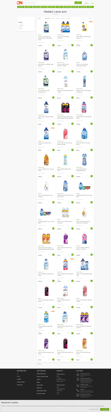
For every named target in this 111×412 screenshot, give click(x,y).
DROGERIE (28, 6)
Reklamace (39, 388)
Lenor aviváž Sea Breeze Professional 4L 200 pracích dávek (45, 38)
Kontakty (19, 379)
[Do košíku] (53, 45)
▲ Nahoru (39, 364)
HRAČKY (59, 6)
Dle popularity (47, 18)
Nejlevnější (63, 18)
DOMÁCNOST (67, 6)
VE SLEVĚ (21, 6)
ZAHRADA (75, 6)
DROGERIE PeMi (21, 371)
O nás (18, 376)
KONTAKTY (59, 371)
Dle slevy (53, 18)
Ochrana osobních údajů (42, 376)
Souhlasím (104, 409)
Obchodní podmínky (41, 373)
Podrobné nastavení (94, 409)
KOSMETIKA (36, 6)
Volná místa (19, 384)
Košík (92, 3)
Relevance (68, 18)
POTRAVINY (82, 6)
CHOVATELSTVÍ (44, 6)
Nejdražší (58, 18)
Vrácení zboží (40, 385)
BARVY (90, 6)
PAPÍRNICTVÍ (51, 6)
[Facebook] (17, 373)
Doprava (39, 379)
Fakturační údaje (21, 382)
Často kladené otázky (41, 390)
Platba (38, 382)
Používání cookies (41, 393)
